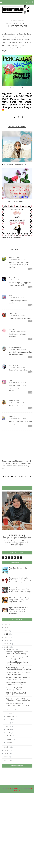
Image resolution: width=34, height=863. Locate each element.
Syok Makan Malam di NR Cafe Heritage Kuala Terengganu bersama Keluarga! (19, 610)
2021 (6, 637)
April (8, 733)
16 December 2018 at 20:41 (17, 259)
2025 (6, 624)
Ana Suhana (14, 257)
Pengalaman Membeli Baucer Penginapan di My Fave (17, 663)
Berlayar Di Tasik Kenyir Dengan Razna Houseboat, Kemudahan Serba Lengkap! (20, 590)
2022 (6, 634)
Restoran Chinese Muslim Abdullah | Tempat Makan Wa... (19, 699)
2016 (6, 750)
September (10, 716)
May (8, 729)
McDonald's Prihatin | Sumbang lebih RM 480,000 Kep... (18, 678)
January (9, 742)
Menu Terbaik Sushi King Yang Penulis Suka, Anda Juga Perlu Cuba (19, 599)
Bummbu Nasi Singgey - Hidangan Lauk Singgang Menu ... (19, 658)
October (9, 713)
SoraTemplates (13, 788)
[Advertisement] (17, 811)
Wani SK (12, 416)
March (9, 736)
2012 (6, 757)
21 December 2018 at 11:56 (17, 418)
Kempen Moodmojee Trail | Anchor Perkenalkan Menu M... (18, 704)
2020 (6, 640)
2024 (6, 627)
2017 (6, 747)
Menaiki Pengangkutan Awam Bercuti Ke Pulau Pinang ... (17, 652)
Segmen (21, 20)
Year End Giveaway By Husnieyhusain (18, 569)
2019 (6, 644)
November (10, 710)
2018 (6, 647)
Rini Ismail (13, 365)
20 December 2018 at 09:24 (17, 367)
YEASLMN (12, 278)
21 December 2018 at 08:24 (17, 403)
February (10, 739)
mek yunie (13, 313)
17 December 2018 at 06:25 (17, 331)
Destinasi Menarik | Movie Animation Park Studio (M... (17, 683)
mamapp (12, 380)
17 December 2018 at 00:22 (17, 297)
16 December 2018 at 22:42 (17, 279)
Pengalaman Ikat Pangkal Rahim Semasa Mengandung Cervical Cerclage (20, 580)
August (9, 720)
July (8, 723)
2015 (6, 753)
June (8, 726)
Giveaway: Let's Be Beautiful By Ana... (14, 201)
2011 (6, 760)
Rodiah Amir (14, 401)
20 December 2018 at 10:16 (17, 382)
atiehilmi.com (15, 347)
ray (10, 295)
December (10, 649)
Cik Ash (12, 329)
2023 (6, 631)
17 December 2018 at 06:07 (17, 315)
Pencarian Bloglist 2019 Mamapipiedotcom (15, 689)
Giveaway (14, 20)
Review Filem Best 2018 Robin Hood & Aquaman (18, 673)
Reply (30, 269)
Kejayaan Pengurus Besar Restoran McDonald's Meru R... (18, 668)
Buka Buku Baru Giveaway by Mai (12, 238)
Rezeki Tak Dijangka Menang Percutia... (14, 164)
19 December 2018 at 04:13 (17, 349)
